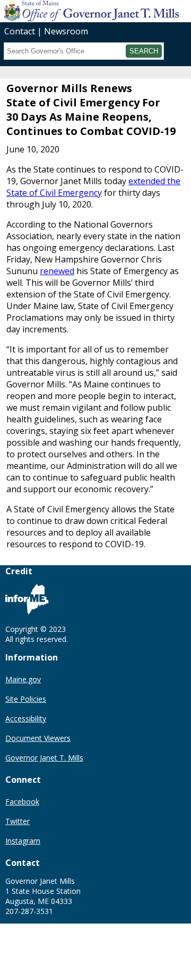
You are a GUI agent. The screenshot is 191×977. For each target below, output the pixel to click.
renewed (57, 271)
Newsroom (66, 31)
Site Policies (25, 699)
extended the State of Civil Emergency (93, 186)
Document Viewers (38, 738)
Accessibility (25, 718)
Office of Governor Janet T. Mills (84, 10)
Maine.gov (23, 679)
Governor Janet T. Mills (44, 758)
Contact (19, 31)
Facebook (22, 802)
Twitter (17, 821)
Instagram (22, 841)
